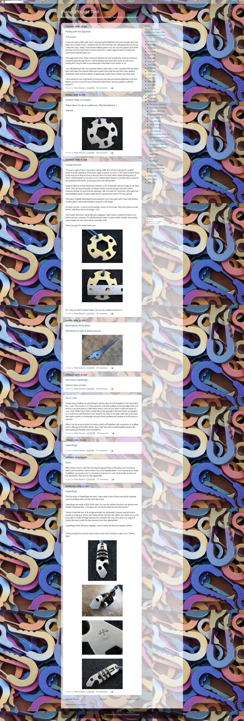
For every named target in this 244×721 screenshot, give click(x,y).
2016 (150, 78)
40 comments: (102, 692)
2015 (150, 81)
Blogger (136, 715)
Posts (150, 220)
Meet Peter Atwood (152, 29)
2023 (150, 55)
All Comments (153, 224)
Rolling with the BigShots (78, 31)
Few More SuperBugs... (78, 380)
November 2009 (156, 108)
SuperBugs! (72, 445)
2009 (150, 102)
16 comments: (102, 314)
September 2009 (157, 114)
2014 (150, 85)
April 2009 (154, 131)
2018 (150, 71)
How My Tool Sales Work (155, 32)
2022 (150, 58)
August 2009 (155, 118)
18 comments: (102, 153)
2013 (150, 88)
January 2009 (155, 172)
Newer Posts (72, 699)
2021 (150, 61)
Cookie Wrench (73, 165)
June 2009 (154, 125)
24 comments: (102, 389)
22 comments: (102, 368)
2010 (150, 98)
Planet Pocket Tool (80, 11)
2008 (150, 176)
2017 (150, 75)
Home (103, 699)
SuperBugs (71, 491)
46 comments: (102, 88)
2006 (150, 183)
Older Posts (132, 699)
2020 (150, 65)
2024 (150, 51)
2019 (150, 68)
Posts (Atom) (82, 705)
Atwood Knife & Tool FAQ (155, 35)
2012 (150, 91)
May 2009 (154, 128)
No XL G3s (71, 398)
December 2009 (156, 104)
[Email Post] (112, 88)
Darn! (68, 462)
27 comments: (102, 451)
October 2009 (155, 111)
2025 (150, 48)
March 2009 (155, 165)
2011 (150, 95)
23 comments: (103, 433)
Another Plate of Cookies (78, 100)
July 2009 (154, 121)
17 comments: (103, 479)
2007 (150, 179)
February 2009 (156, 168)
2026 (150, 45)
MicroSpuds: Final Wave (78, 325)
